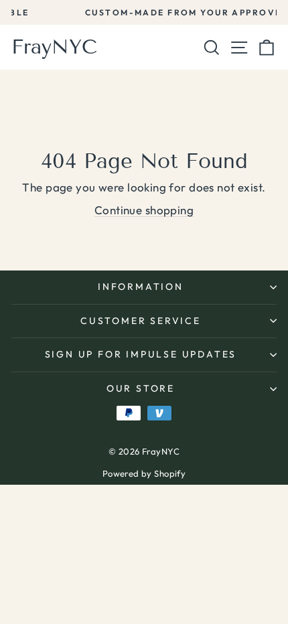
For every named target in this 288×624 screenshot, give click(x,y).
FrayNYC (54, 47)
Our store (140, 388)
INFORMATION (141, 287)
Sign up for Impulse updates (141, 354)
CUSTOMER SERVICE (140, 321)
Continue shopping (144, 210)
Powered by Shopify (144, 473)
